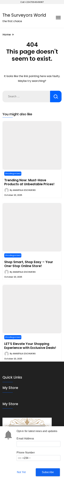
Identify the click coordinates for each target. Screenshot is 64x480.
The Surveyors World (24, 15)
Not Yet (21, 472)
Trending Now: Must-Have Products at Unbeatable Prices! (29, 182)
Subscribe (48, 472)
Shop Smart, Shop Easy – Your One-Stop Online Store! (28, 264)
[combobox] (24, 458)
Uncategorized (13, 173)
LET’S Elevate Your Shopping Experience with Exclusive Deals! (30, 345)
